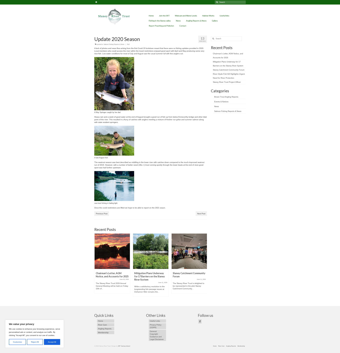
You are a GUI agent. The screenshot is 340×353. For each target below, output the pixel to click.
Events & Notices (221, 102)
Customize (17, 342)
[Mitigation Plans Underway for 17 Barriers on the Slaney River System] (151, 251)
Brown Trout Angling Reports (226, 97)
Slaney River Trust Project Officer (227, 82)
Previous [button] (96, 266)
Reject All (35, 342)
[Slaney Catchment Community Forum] (189, 251)
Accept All (52, 342)
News (216, 106)
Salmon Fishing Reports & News (114, 44)
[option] (112, 264)
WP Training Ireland (124, 346)
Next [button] (204, 266)
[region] (34, 334)
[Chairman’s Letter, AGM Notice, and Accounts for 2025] (112, 251)
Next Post (201, 214)
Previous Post (101, 214)
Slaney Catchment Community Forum (229, 70)
